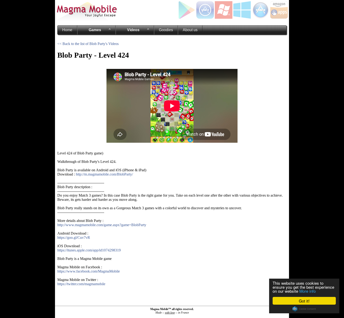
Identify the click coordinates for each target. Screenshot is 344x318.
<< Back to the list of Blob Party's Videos (88, 44)
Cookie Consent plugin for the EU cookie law (304, 308)
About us (190, 30)
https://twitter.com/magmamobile (81, 284)
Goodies (166, 30)
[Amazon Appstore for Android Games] (279, 17)
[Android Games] (186, 17)
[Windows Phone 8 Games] (223, 17)
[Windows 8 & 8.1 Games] (242, 17)
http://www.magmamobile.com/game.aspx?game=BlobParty (101, 225)
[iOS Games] (205, 17)
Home (67, 30)
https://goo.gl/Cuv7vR (73, 237)
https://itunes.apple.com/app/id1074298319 (89, 250)
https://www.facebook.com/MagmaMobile (88, 271)
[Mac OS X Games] (260, 17)
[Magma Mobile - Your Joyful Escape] (86, 20)
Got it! (304, 301)
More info (307, 291)
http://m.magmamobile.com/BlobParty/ (104, 174)
